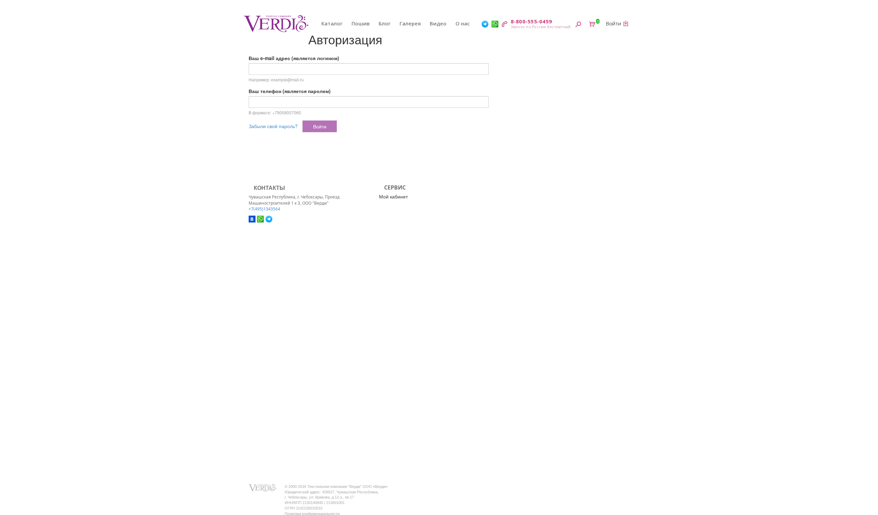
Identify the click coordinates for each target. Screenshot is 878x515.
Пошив (361, 23)
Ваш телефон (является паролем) (290, 91)
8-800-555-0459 (531, 21)
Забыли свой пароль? (273, 126)
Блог (385, 23)
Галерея (410, 23)
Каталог (332, 23)
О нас (462, 23)
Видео (438, 23)
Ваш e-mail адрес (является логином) (294, 58)
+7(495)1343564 (264, 209)
